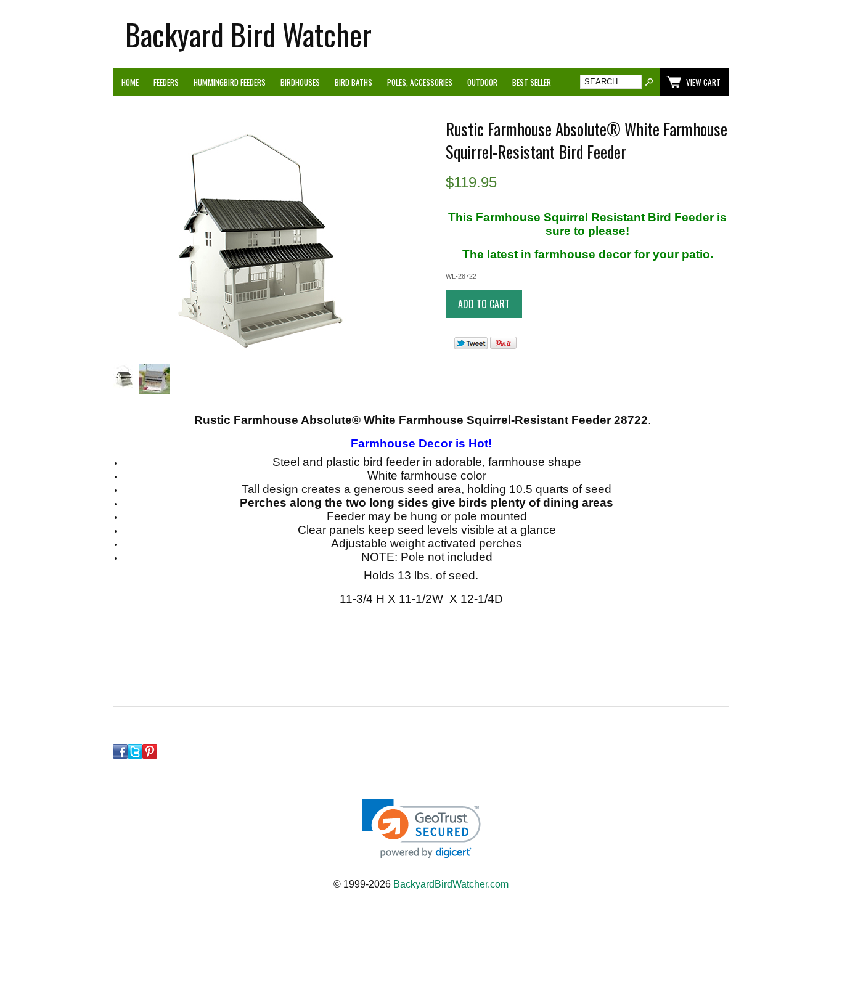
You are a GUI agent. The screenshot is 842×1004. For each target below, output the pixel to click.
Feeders (166, 82)
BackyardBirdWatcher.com (451, 884)
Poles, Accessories (419, 82)
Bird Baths (353, 82)
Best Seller (531, 82)
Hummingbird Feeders (230, 82)
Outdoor (482, 82)
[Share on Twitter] (471, 346)
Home (130, 82)
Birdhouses (300, 82)
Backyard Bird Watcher (248, 34)
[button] (421, 829)
